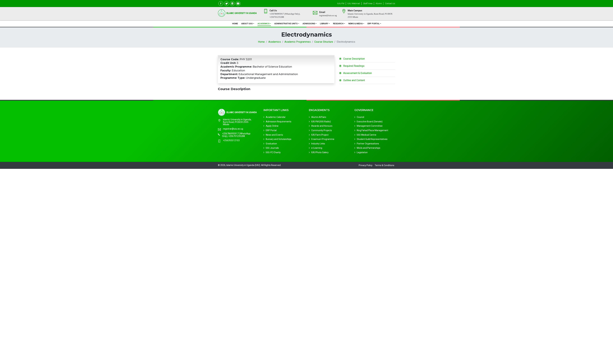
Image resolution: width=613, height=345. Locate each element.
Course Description (354, 58)
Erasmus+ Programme (322, 139)
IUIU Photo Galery (320, 152)
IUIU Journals (272, 148)
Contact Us (390, 3)
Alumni (379, 3)
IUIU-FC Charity (273, 152)
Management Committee (369, 126)
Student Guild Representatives (372, 139)
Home (235, 23)
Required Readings (353, 65)
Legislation (362, 152)
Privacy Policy (365, 165)
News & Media (355, 23)
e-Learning (316, 148)
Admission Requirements (278, 121)
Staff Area (367, 3)
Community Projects (321, 130)
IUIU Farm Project (320, 135)
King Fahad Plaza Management (372, 130)
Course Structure (323, 41)
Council (360, 117)
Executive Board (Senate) (369, 121)
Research (338, 23)
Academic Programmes (297, 41)
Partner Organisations (368, 143)
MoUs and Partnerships (368, 148)
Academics (263, 23)
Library (324, 23)
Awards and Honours (321, 126)
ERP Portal (373, 23)
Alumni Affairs (318, 117)
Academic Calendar (276, 117)
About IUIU (247, 23)
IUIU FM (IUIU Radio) (321, 121)
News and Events (274, 135)
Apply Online (272, 126)
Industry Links (318, 143)
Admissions (309, 23)
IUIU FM (340, 3)
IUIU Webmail (354, 3)
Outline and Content (354, 80)
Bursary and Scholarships (278, 139)
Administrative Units (286, 23)
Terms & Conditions (384, 165)
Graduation (271, 143)
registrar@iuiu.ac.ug (233, 129)
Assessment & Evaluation (357, 73)
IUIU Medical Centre (366, 135)
